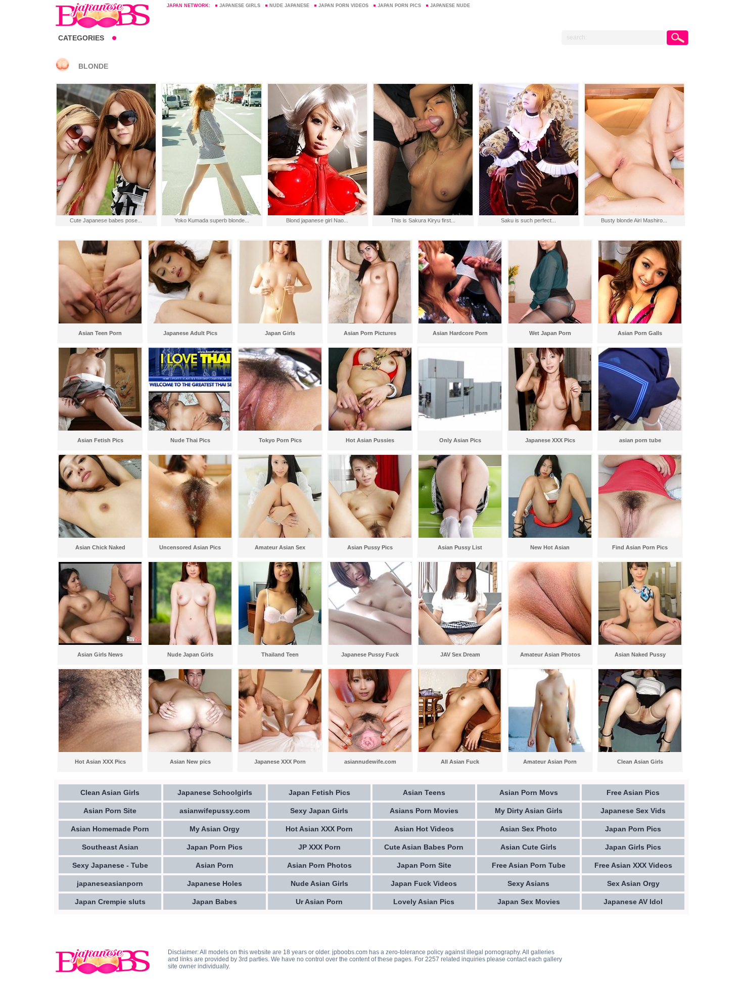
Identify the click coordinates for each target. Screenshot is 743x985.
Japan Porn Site (424, 865)
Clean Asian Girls (110, 792)
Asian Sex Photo (528, 829)
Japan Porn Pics (399, 5)
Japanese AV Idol (633, 902)
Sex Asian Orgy (633, 883)
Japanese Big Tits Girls (106, 15)
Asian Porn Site (109, 811)
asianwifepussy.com (214, 811)
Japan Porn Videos (343, 5)
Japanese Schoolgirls (214, 792)
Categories (81, 38)
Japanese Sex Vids (633, 811)
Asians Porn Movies (424, 811)
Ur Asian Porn (319, 902)
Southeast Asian (110, 847)
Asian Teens (424, 792)
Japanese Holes (214, 883)
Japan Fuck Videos (424, 883)
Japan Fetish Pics (319, 792)
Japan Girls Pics (633, 847)
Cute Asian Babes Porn (423, 847)
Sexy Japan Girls (319, 811)
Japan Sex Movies (528, 902)
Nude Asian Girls (319, 883)
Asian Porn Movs (528, 792)
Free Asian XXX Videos (633, 865)
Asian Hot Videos (424, 829)
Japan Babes (214, 902)
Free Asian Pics (633, 792)
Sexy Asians (528, 883)
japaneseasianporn (110, 883)
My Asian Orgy (215, 829)
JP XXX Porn (319, 847)
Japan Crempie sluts (110, 902)
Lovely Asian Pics (423, 902)
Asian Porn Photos (319, 865)
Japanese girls (239, 5)
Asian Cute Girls (528, 847)
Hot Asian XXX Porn (319, 829)
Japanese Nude (450, 5)
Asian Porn (215, 865)
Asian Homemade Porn (110, 829)
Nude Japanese (289, 5)
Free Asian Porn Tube (529, 865)
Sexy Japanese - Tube (110, 865)
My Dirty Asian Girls (529, 811)
